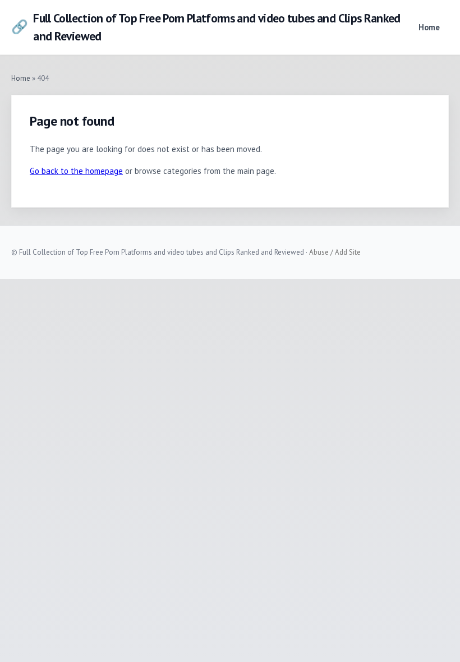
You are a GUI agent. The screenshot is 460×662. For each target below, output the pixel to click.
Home (429, 27)
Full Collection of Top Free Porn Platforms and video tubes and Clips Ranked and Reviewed (206, 27)
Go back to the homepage (76, 171)
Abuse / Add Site (335, 252)
